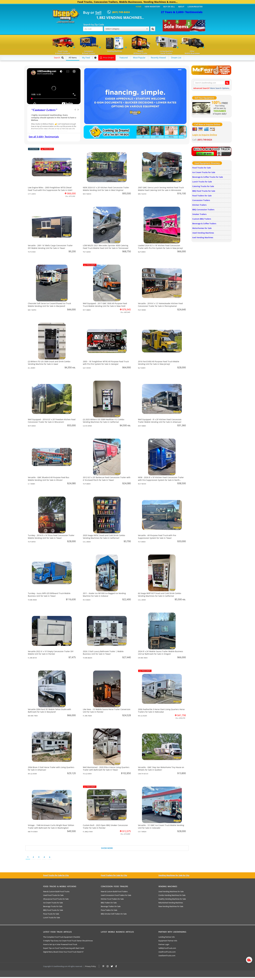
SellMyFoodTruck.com (167, 948)
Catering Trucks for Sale (203, 186)
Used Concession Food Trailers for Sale (116, 895)
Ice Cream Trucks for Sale (203, 172)
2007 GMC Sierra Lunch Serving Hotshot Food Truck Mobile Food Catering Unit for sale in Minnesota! (161, 188)
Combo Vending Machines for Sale (171, 895)
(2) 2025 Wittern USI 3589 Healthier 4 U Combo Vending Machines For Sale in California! (103, 420)
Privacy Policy (90, 966)
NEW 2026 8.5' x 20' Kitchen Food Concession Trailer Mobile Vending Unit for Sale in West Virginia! (106, 188)
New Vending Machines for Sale (170, 906)
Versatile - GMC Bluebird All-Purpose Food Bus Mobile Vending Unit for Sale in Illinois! (48, 478)
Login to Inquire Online (204, 134)
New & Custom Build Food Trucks (56, 891)
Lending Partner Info (166, 937)
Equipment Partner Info (167, 940)
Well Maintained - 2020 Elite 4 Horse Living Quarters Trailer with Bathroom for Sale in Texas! (106, 768)
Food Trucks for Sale (201, 167)
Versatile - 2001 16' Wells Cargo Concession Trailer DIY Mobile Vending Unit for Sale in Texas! (50, 246)
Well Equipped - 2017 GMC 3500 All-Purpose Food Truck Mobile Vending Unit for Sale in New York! (105, 304)
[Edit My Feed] (95, 57)
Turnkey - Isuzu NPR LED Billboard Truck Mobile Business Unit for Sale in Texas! (49, 594)
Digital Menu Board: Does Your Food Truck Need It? (63, 952)
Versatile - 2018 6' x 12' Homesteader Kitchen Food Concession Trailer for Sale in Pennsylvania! (160, 304)
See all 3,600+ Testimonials (44, 136)
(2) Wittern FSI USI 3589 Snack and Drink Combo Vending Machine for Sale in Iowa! (49, 362)
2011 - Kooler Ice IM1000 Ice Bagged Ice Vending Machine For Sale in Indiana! (104, 594)
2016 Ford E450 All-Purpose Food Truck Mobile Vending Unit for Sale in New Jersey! (158, 362)
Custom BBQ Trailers (201, 219)
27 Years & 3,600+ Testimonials (182, 12)
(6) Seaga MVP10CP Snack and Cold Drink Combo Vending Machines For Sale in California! (159, 594)
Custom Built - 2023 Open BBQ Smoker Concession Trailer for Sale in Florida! (105, 826)
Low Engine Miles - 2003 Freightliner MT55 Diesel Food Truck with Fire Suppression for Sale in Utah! (50, 188)
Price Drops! (108, 57)
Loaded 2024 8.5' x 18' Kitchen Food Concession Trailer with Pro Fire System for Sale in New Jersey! (160, 246)
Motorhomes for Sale (202, 228)
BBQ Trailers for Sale (109, 902)
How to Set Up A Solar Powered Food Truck (60, 944)
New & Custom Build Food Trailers (114, 891)
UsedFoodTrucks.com (167, 952)
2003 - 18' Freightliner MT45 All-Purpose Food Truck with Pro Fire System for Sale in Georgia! (106, 362)
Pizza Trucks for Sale (51, 914)
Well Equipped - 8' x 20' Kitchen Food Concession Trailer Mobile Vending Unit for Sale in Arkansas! (159, 420)
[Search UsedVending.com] (227, 83)
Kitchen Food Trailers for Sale (112, 899)
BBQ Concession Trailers (203, 209)
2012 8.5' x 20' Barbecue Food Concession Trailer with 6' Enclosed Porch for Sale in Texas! (106, 478)
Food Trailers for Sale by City (114, 875)
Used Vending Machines (203, 233)
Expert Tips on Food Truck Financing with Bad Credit (63, 948)
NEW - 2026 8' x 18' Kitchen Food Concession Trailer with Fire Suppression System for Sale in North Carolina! (161, 480)
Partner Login (163, 944)
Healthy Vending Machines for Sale (172, 899)
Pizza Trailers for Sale (109, 910)
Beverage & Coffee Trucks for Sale (207, 177)
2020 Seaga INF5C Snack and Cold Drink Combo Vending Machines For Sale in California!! (104, 536)
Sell (98, 13)
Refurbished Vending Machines (170, 902)
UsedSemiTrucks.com (166, 955)
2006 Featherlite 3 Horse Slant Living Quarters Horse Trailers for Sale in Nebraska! (161, 710)
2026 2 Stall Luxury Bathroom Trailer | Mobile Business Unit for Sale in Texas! (103, 652)
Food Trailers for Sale (202, 195)
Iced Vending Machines (202, 237)
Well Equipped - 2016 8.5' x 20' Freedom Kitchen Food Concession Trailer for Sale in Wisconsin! (51, 420)
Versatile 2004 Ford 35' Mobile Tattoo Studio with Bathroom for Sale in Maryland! (49, 710)
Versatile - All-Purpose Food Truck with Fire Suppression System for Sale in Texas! (157, 536)
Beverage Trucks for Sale (52, 906)
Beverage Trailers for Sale (110, 906)
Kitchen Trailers (199, 205)
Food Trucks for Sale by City (56, 875)
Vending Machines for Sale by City (173, 875)
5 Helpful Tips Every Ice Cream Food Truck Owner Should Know (68, 940)
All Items (73, 57)
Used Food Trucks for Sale (53, 895)
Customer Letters (44, 110)
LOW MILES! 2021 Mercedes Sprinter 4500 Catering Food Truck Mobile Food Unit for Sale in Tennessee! (105, 246)
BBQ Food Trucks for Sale (203, 191)
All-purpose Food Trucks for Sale (56, 899)
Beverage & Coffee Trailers (204, 223)
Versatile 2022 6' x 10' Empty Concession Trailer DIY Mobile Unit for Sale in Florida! (50, 652)
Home (138, 6)
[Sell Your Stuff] (201, 108)
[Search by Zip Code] (152, 28)
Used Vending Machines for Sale (171, 891)
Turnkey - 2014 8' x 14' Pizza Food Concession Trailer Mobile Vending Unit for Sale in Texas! (51, 536)
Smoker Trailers (199, 214)
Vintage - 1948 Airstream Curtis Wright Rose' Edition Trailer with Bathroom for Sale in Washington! (51, 826)
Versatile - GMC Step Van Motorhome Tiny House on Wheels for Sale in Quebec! (161, 768)
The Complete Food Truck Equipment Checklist (61, 937)
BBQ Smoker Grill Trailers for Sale (114, 914)
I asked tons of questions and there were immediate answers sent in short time (49, 116)
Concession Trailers (201, 200)
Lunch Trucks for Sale (202, 181)
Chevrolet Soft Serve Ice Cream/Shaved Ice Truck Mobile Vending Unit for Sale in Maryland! (49, 304)
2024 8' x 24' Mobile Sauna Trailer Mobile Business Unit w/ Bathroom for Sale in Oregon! (160, 652)
